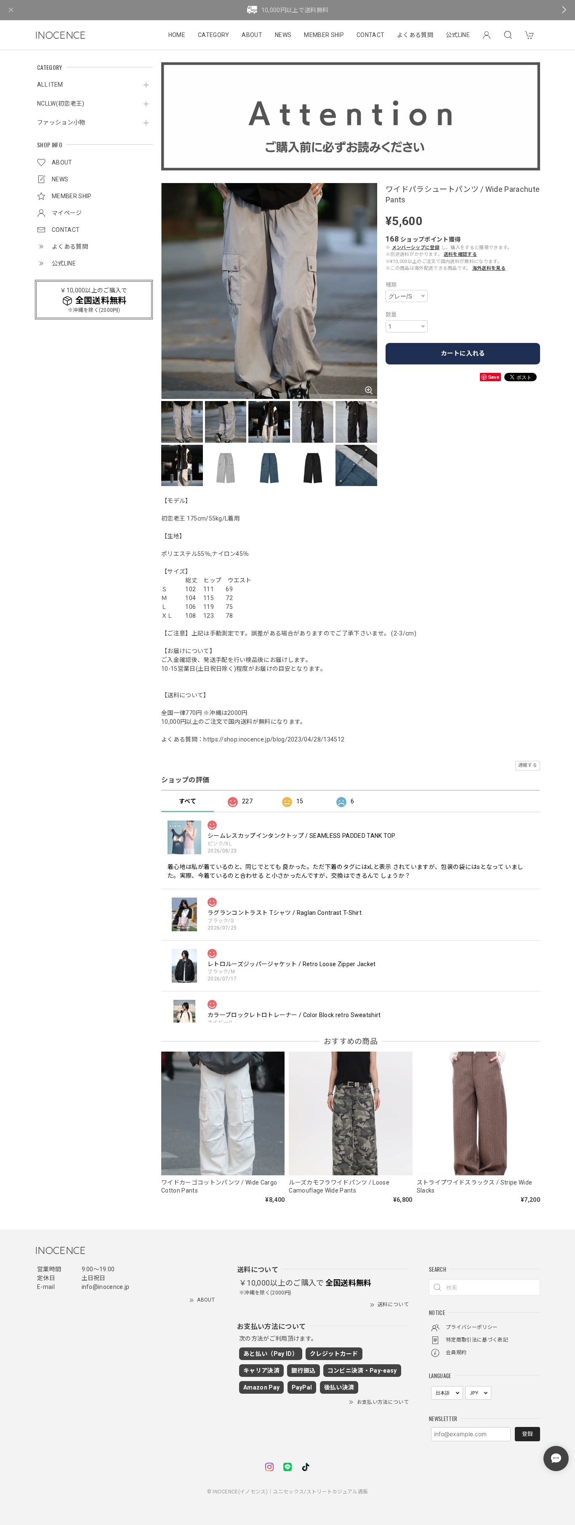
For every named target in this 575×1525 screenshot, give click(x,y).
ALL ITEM (50, 84)
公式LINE (458, 35)
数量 (391, 314)
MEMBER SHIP (324, 35)
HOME (176, 35)
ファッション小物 (61, 122)
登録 (527, 1434)
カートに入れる (463, 353)
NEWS (283, 35)
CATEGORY (213, 35)
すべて (187, 801)
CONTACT (370, 35)
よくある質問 (415, 35)
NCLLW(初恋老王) (61, 103)
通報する (527, 765)
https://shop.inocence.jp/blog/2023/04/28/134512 (273, 739)
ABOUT (252, 35)
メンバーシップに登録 (415, 247)
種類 (391, 285)
